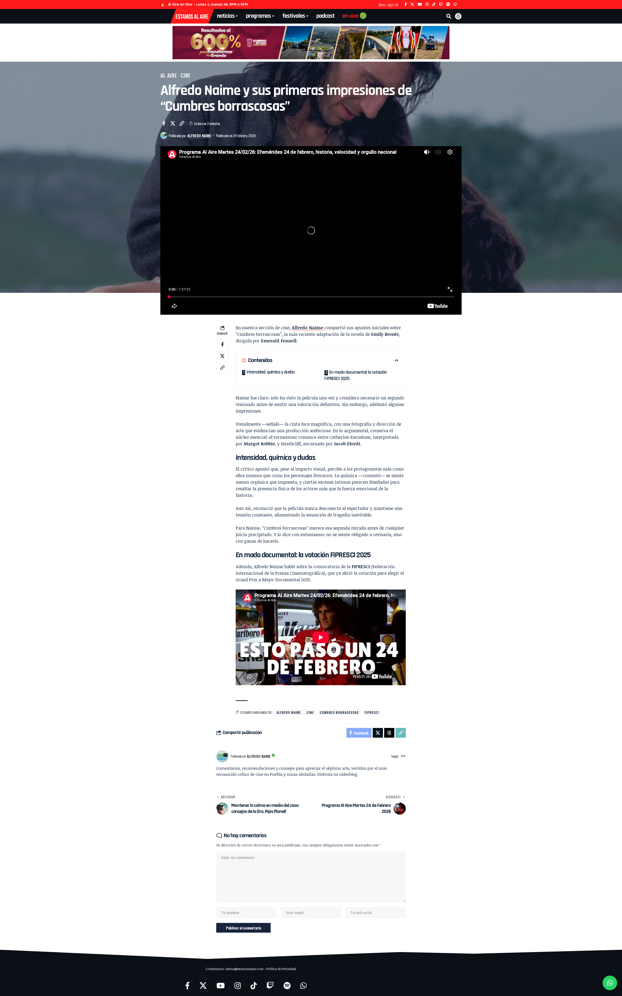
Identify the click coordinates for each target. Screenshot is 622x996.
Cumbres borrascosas (339, 712)
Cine (186, 75)
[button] (448, 16)
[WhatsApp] (455, 4)
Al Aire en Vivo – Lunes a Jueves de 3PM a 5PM (208, 4)
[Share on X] (172, 123)
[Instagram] (427, 4)
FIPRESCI (371, 712)
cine (310, 712)
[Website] (403, 756)
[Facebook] (405, 4)
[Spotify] (448, 4)
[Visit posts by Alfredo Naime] (163, 135)
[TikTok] (434, 4)
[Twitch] (441, 4)
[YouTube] (419, 4)
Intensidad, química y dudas (270, 372)
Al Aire (168, 75)
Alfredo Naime (199, 135)
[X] (412, 4)
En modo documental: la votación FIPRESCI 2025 (355, 375)
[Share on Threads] (389, 733)
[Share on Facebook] (163, 123)
